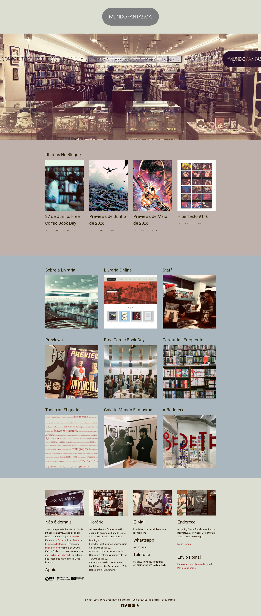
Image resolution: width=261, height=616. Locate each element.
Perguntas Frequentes (184, 339)
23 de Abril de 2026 (189, 223)
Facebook (63, 540)
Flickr (48, 544)
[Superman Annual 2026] (152, 185)
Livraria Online (118, 270)
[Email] (133, 605)
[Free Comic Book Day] (64, 185)
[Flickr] (129, 605)
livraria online (52, 547)
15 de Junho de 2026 (102, 230)
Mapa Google (184, 544)
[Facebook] (122, 605)
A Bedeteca (173, 409)
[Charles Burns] (196, 185)
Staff (167, 270)
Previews (54, 339)
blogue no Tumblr (70, 536)
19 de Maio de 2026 (145, 230)
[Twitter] (125, 605)
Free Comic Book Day (124, 339)
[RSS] (138, 605)
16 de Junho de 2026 (57, 230)
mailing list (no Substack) (58, 555)
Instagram (61, 544)
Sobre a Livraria (60, 270)
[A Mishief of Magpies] (108, 185)
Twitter (76, 540)
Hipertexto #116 (192, 216)
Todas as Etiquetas (63, 409)
